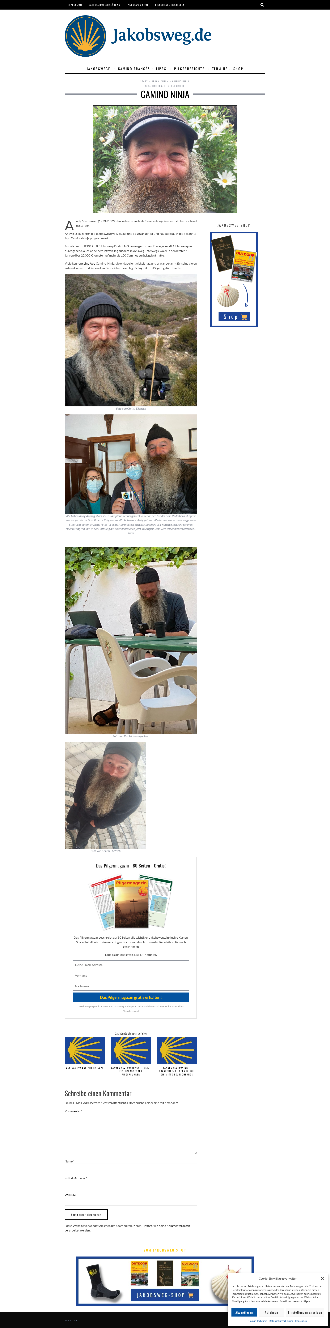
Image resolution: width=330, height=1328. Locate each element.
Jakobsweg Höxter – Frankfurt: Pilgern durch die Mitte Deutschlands (177, 1071)
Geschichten (160, 81)
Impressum (301, 1320)
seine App (88, 263)
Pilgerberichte (189, 68)
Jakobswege (98, 68)
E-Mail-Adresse (76, 1178)
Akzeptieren (244, 1312)
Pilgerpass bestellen (170, 4)
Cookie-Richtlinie (257, 1320)
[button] (322, 1278)
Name (69, 1161)
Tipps (161, 68)
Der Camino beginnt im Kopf (85, 1067)
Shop (238, 68)
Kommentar (73, 1111)
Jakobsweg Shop (138, 4)
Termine (220, 68)
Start (144, 81)
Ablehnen (271, 1312)
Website (70, 1194)
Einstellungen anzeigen (305, 1312)
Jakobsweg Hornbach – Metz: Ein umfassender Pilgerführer (130, 1071)
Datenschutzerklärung (281, 1320)
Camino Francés (134, 68)
